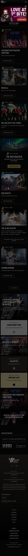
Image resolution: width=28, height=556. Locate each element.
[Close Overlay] (25, 6)
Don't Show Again (14, 23)
